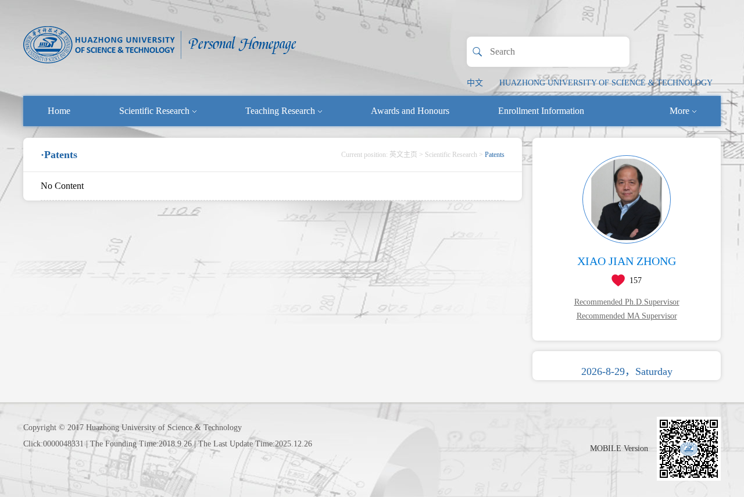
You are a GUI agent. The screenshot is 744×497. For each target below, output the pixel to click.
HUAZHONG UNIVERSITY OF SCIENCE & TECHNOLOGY (606, 82)
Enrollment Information (541, 111)
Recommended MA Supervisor (627, 316)
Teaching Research (280, 111)
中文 (475, 82)
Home (59, 111)
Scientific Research (154, 111)
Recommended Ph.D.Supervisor (626, 302)
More (679, 111)
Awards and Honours (410, 111)
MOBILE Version (619, 448)
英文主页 (403, 155)
